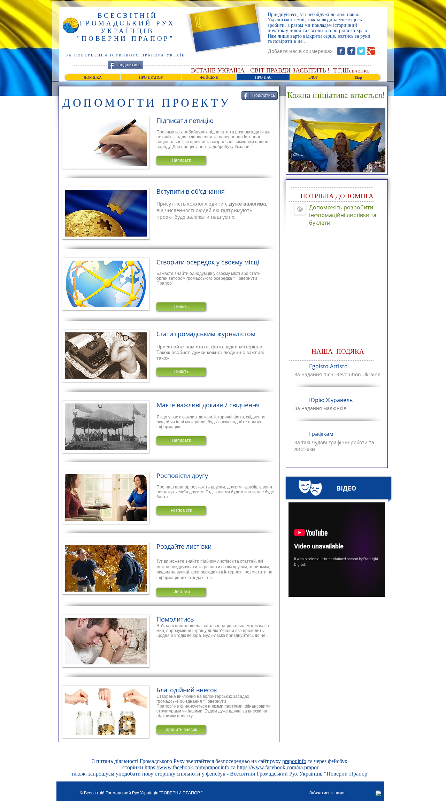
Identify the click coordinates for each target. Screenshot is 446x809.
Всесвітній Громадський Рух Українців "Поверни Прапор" (300, 774)
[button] (181, 160)
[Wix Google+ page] (371, 51)
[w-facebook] (379, 794)
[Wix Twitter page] (361, 51)
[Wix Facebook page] (341, 51)
